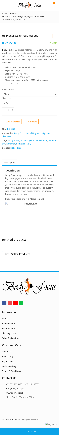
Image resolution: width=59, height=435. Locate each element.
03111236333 (11, 83)
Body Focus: (8, 49)
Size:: (4, 98)
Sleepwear (7, 136)
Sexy (29, 143)
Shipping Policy (9, 333)
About (5, 318)
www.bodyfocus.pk (14, 392)
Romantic (10, 143)
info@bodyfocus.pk (15, 388)
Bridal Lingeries (33, 133)
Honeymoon (41, 140)
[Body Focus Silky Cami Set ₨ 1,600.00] (50, 36)
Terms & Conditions (11, 371)
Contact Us (7, 351)
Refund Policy (8, 323)
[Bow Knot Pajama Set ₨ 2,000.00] (55, 36)
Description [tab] (9, 162)
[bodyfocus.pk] (29, 214)
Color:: (5, 89)
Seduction (20, 143)
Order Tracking (9, 366)
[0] (52, 4)
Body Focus (19, 133)
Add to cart (31, 431)
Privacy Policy (8, 328)
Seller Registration (10, 338)
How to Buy (7, 356)
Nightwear (46, 133)
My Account (7, 361)
